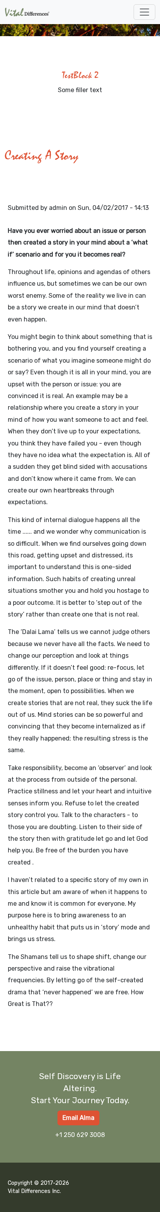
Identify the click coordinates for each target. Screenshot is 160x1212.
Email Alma (78, 1117)
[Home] (30, 12)
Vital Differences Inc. (34, 1191)
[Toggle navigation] (144, 12)
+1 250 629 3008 (80, 1135)
